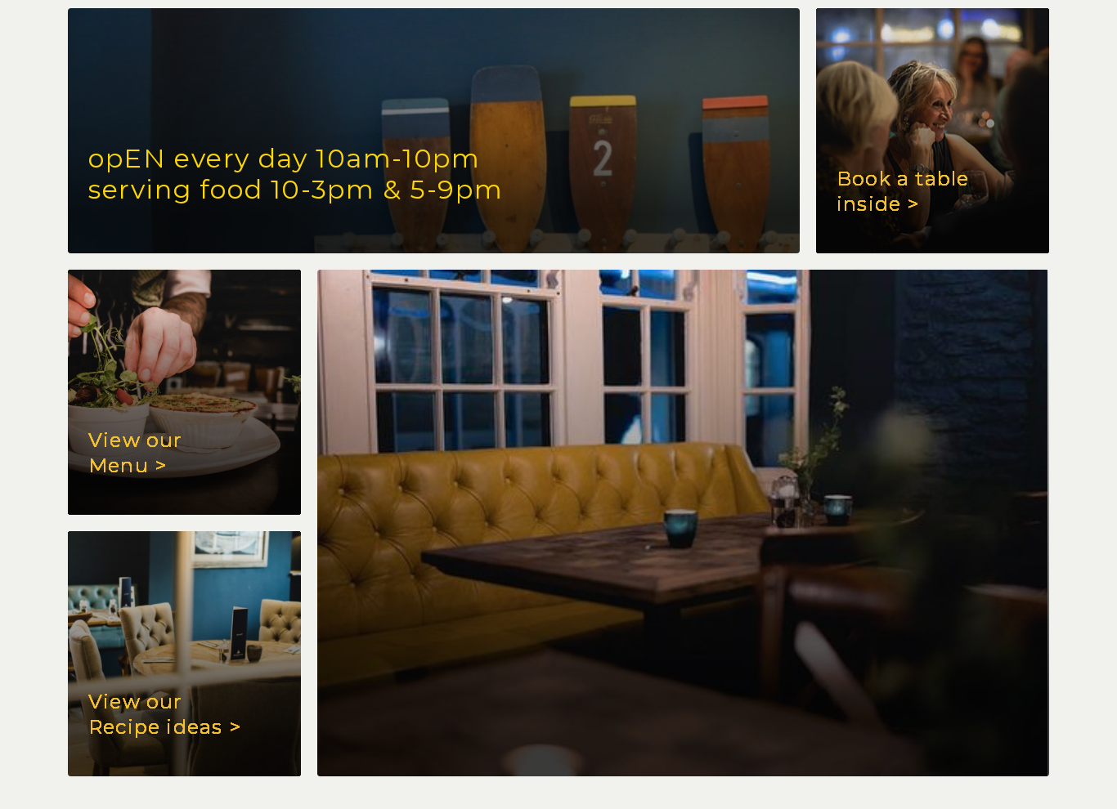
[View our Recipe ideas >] (683, 523)
